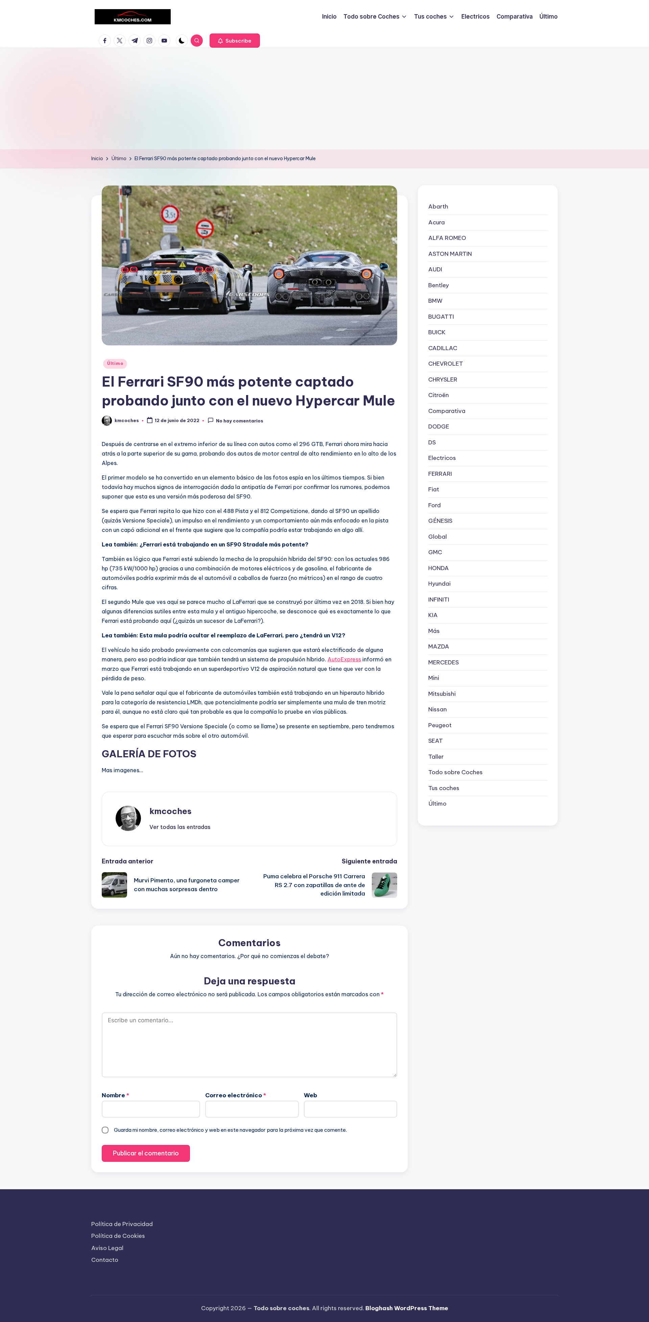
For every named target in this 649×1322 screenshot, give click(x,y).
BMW (435, 300)
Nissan (437, 709)
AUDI (435, 269)
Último (115, 363)
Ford (434, 505)
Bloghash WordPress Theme (406, 1308)
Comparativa (446, 410)
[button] (235, 40)
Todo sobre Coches (455, 772)
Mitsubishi (442, 693)
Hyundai (439, 583)
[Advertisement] (324, 98)
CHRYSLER (442, 379)
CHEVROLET (445, 363)
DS (432, 442)
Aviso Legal (107, 1248)
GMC (435, 552)
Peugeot (440, 725)
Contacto (104, 1260)
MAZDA (438, 646)
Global (437, 536)
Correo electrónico (235, 1095)
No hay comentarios (239, 420)
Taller (436, 756)
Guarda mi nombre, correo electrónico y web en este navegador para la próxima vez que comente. (230, 1130)
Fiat (433, 489)
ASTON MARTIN (450, 253)
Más (434, 630)
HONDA (438, 567)
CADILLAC (442, 347)
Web (310, 1095)
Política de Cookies (118, 1236)
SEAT (435, 740)
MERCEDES (443, 662)
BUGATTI (441, 316)
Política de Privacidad (122, 1224)
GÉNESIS (440, 520)
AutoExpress (344, 659)
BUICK (437, 332)
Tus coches (443, 787)
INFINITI (438, 599)
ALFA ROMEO (447, 238)
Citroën (438, 395)
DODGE (438, 426)
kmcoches (170, 811)
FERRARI (440, 473)
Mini (433, 678)
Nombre (115, 1095)
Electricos (442, 458)
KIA (433, 615)
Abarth (438, 206)
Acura (436, 222)
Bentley (438, 285)
